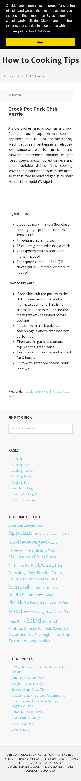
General (18, 586)
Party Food (62, 611)
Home (7, 76)
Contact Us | (40, 754)
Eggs (31, 572)
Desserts (50, 564)
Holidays (18, 601)
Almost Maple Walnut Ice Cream (26, 525)
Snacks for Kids (38, 628)
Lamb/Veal (59, 602)
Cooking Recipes (23, 471)
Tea (30, 634)
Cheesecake (19, 550)
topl (60, 634)
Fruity (13, 578)
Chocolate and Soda (26, 556)
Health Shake (20, 594)
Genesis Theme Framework (24, 767)
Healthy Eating (43, 595)
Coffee (31, 565)
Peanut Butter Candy (26, 718)
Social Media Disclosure (46, 763)
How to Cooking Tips (40, 60)
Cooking (17, 459)
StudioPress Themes (60, 767)
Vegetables (39, 640)
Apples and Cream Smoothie (54, 534)
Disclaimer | (11, 759)
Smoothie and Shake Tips (29, 689)
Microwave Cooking (25, 500)
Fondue (44, 572)
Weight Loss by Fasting (27, 684)
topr (67, 635)
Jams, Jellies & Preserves (28, 678)
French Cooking (22, 488)
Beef (12, 542)
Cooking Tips (20, 482)
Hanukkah (53, 588)
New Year (30, 612)
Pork (11, 396)
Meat (65, 392)
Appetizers (22, 533)
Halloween (38, 587)
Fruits (57, 572)
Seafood (49, 621)
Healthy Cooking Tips (26, 494)
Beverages (32, 542)
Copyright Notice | (62, 754)
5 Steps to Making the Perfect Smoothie (39, 695)
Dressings (17, 572)
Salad (33, 620)
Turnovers (18, 641)
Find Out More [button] (39, 31)
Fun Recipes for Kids (38, 578)
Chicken (39, 550)
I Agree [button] (40, 42)
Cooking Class (21, 465)
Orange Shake (45, 612)
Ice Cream (39, 602)
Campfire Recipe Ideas (27, 712)
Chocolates (56, 556)
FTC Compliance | (57, 759)
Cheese (53, 543)
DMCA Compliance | (32, 759)
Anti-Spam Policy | (18, 754)
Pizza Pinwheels (22, 724)
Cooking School (22, 476)
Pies (12, 621)
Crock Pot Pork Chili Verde (42, 392)
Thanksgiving (44, 634)
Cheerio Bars (20, 730)
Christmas (16, 565)
